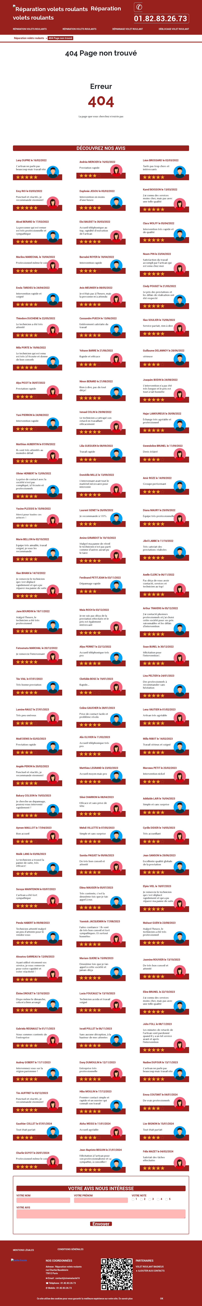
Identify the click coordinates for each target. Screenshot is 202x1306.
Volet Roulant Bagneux (150, 1266)
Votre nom (23, 1195)
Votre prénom (83, 1195)
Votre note (139, 1195)
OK (161, 1298)
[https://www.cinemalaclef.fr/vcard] (117, 1274)
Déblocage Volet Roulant (174, 29)
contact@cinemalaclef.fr (67, 1278)
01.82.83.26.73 (68, 1283)
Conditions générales (70, 1249)
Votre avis (23, 1207)
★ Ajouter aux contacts (150, 1271)
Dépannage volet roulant (127, 29)
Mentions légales (23, 1250)
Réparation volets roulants (30, 29)
